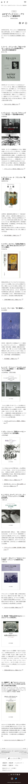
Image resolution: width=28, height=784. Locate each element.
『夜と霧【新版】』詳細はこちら (11, 235)
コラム (5, 5)
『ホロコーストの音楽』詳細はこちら (12, 607)
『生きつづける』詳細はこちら (11, 104)
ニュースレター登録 (15, 758)
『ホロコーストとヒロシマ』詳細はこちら (13, 740)
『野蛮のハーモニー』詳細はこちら (12, 480)
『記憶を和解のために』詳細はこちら (12, 299)
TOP (2, 5)
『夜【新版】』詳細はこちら (10, 358)
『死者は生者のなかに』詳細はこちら (12, 670)
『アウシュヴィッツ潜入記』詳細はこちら (13, 169)
